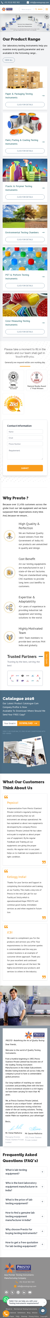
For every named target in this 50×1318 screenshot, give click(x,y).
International (11, 1313)
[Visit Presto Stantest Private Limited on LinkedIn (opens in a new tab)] (24, 1292)
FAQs (17, 1316)
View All (9, 60)
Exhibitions (21, 1313)
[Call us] (6, 1313)
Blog (28, 1313)
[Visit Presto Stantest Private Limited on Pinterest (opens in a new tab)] (18, 1292)
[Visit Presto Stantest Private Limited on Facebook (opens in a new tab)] (6, 1292)
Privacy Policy (34, 1316)
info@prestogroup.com (39, 2)
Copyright (43, 1316)
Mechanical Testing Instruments (25, 1309)
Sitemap (24, 1316)
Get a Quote (47, 659)
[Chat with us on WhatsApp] (6, 1299)
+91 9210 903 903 (12, 2)
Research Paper (8, 1316)
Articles (34, 1313)
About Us (9, 1309)
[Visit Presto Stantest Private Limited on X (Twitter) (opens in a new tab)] (12, 1292)
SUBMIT (25, 468)
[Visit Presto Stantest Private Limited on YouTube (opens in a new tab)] (30, 1292)
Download (26, 723)
